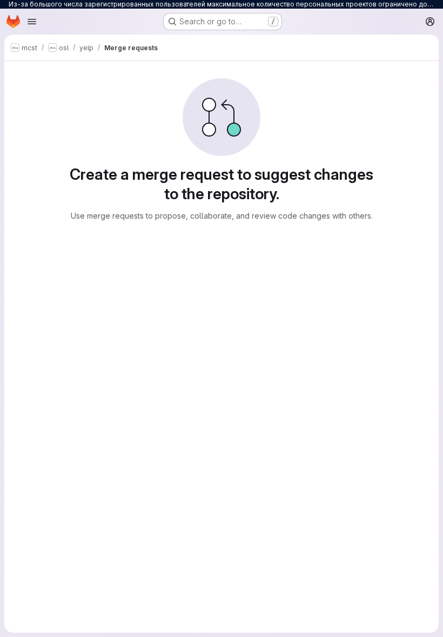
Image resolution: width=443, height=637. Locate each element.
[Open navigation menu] (32, 21)
